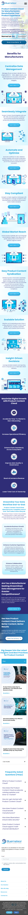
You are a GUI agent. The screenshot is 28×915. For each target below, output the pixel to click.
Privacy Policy (20, 909)
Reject (16, 912)
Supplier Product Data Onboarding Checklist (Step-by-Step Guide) (13, 749)
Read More (6, 693)
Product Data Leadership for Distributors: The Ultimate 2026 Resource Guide (12, 688)
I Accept (9, 912)
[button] (14, 782)
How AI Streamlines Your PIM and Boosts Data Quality (12, 719)
